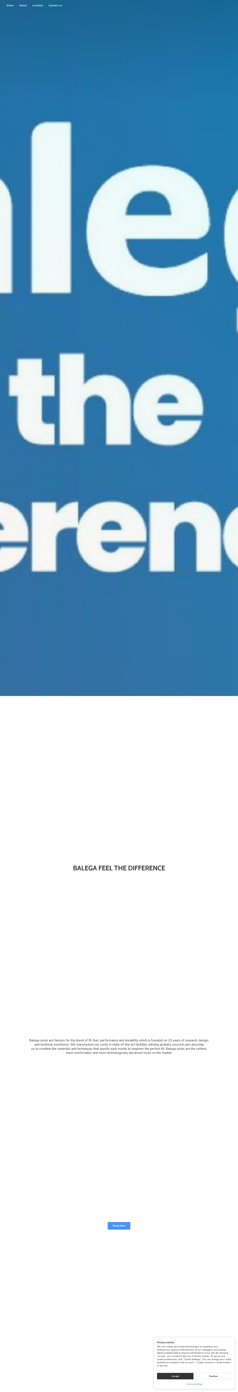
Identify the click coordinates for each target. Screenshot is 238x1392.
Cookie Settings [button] (194, 1384)
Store (10, 5)
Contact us (55, 5)
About (23, 5)
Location (37, 5)
